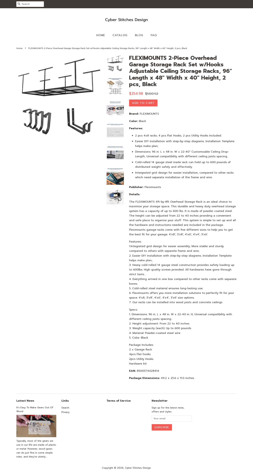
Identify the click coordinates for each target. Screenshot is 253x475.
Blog (139, 35)
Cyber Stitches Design (138, 468)
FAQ (154, 35)
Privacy (65, 412)
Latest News (25, 401)
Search (65, 408)
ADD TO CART (143, 103)
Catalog (120, 35)
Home (100, 35)
